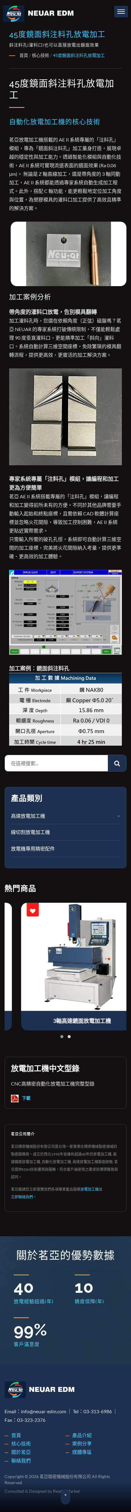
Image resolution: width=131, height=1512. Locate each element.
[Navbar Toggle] (121, 11)
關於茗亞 (21, 1452)
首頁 (23, 55)
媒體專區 (82, 1452)
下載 (25, 1098)
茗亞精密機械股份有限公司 (65, 1476)
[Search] (117, 763)
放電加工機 (89, 1189)
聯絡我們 (21, 1460)
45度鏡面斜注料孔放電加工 (79, 55)
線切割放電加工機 (30, 832)
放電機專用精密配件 (33, 848)
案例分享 (82, 1443)
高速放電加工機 (28, 816)
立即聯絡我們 (22, 1197)
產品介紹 (82, 1435)
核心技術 (40, 55)
